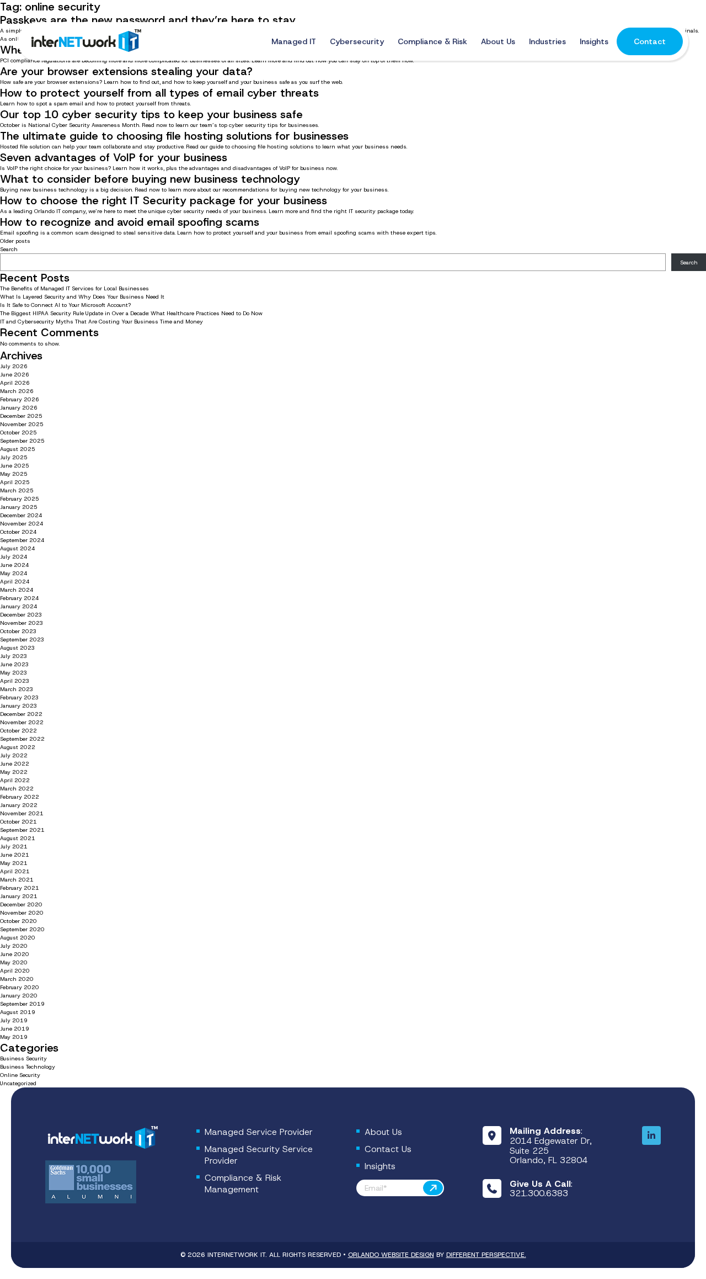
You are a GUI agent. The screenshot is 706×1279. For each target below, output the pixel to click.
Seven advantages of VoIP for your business (113, 157)
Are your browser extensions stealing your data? (126, 71)
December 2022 (21, 714)
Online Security (20, 1075)
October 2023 (18, 631)
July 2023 (14, 656)
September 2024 (22, 540)
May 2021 (14, 863)
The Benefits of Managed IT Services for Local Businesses (74, 288)
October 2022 (18, 730)
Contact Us (388, 1149)
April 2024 (15, 581)
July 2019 (14, 1020)
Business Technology (27, 1066)
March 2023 (17, 689)
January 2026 (19, 407)
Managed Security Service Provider (259, 1154)
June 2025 (14, 465)
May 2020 (14, 962)
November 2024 (22, 523)
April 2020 (15, 970)
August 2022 (17, 747)
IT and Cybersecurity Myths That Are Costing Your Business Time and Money (101, 321)
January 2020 (19, 995)
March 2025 (17, 490)
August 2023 (17, 647)
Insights (594, 41)
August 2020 (17, 937)
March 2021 (17, 879)
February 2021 (19, 887)
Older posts (15, 241)
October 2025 (18, 432)
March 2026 (17, 391)
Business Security (23, 1058)
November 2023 (22, 623)
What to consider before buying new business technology (150, 179)
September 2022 (22, 738)
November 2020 (22, 912)
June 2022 (14, 763)
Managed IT (293, 41)
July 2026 (14, 366)
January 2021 (19, 896)
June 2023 (14, 664)
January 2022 (19, 805)
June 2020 (14, 954)
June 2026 (14, 374)
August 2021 (17, 838)
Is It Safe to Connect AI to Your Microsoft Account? (66, 305)
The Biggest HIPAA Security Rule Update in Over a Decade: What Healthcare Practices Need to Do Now (131, 313)
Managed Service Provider (259, 1132)
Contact (650, 41)
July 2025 (14, 457)
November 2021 (22, 813)
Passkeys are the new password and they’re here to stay (148, 20)
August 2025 (17, 449)
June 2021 (14, 854)
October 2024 (18, 531)
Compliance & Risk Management (243, 1183)
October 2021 (18, 821)
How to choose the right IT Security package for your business (163, 200)
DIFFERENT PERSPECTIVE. (486, 1254)
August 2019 (17, 1012)
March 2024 (17, 589)
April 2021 (15, 871)
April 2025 (15, 482)
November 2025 (22, 424)
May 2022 (14, 772)
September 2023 (22, 639)
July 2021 (14, 846)
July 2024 (14, 556)
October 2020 (18, 921)
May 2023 (14, 672)
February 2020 (19, 987)
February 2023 (19, 697)
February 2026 (19, 399)
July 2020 (14, 945)
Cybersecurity (357, 41)
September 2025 (22, 440)
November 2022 (22, 722)
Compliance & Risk (432, 41)
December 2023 (21, 614)
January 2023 (19, 705)
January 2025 (19, 507)
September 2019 (22, 1003)
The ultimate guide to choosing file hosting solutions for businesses (174, 136)
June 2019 (14, 1028)
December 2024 (21, 515)
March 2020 (17, 979)
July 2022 (14, 755)
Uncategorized (18, 1083)
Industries (547, 41)
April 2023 (15, 680)
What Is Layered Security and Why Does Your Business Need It (82, 296)
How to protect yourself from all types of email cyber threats (159, 93)
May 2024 (14, 573)
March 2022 (17, 788)
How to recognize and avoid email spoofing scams (129, 222)
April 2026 (15, 382)
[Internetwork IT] (101, 1138)
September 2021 (22, 830)
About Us (498, 41)
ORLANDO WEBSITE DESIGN (391, 1254)
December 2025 (21, 416)
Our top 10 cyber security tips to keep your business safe (151, 114)
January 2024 (19, 606)
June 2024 (14, 565)
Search (9, 249)
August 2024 (17, 548)
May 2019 (14, 1037)
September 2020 (22, 929)
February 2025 (19, 498)
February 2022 (19, 796)
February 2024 (19, 598)
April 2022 (15, 780)
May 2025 (14, 473)
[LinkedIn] (651, 1136)
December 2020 (21, 904)
